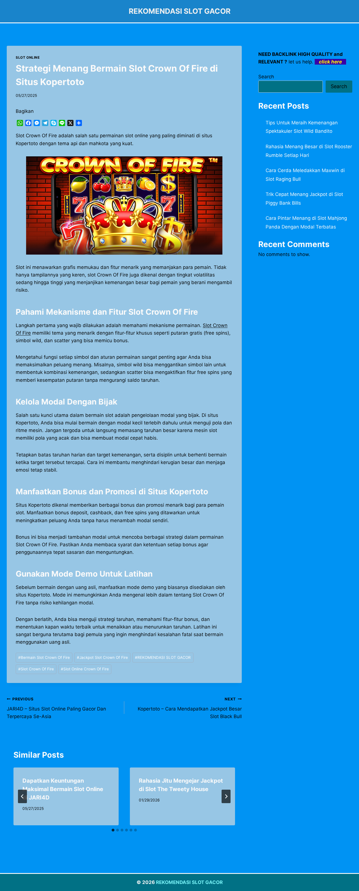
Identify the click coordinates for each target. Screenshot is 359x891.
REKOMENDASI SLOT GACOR (163, 657)
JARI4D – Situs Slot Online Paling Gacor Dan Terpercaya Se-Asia (56, 708)
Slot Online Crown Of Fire (85, 669)
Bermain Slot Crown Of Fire (44, 657)
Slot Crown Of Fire (36, 669)
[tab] (113, 830)
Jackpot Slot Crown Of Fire (102, 657)
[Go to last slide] (22, 796)
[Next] (226, 796)
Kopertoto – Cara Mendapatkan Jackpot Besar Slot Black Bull (190, 708)
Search (266, 76)
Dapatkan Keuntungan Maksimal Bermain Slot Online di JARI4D (62, 789)
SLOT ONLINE (28, 57)
